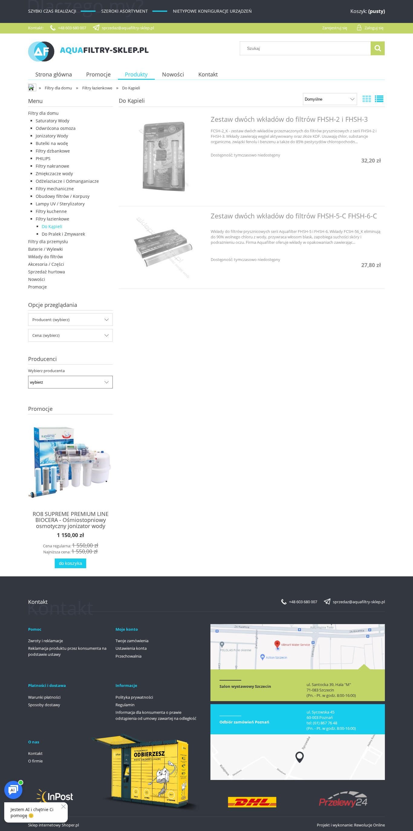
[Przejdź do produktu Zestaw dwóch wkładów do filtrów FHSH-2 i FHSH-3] (164, 158)
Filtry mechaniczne (55, 189)
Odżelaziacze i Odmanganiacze (67, 181)
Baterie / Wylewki (45, 249)
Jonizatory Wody (52, 136)
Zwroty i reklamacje (45, 640)
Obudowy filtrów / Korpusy (62, 196)
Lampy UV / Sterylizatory (60, 204)
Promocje (37, 287)
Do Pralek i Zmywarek (63, 234)
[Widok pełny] (379, 99)
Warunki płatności (44, 697)
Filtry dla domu (43, 113)
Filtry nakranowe (52, 166)
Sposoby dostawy (44, 704)
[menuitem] (53, 74)
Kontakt (35, 753)
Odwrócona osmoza (56, 128)
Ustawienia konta (131, 648)
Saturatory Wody (52, 121)
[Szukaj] (378, 48)
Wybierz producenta (46, 371)
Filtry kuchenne (51, 211)
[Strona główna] (88, 50)
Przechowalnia (128, 656)
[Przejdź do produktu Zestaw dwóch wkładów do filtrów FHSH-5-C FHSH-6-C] (164, 247)
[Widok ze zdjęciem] (367, 99)
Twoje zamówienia (131, 640)
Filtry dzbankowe (53, 151)
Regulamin (125, 704)
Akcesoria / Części (46, 264)
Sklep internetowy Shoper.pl (53, 825)
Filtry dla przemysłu (48, 241)
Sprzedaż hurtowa (46, 272)
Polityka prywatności (134, 697)
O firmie (35, 761)
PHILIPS (43, 158)
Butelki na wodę (52, 143)
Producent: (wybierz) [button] (51, 319)
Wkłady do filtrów (45, 256)
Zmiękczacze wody (54, 173)
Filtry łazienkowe (52, 219)
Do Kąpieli (52, 226)
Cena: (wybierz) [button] (46, 335)
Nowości (36, 279)
